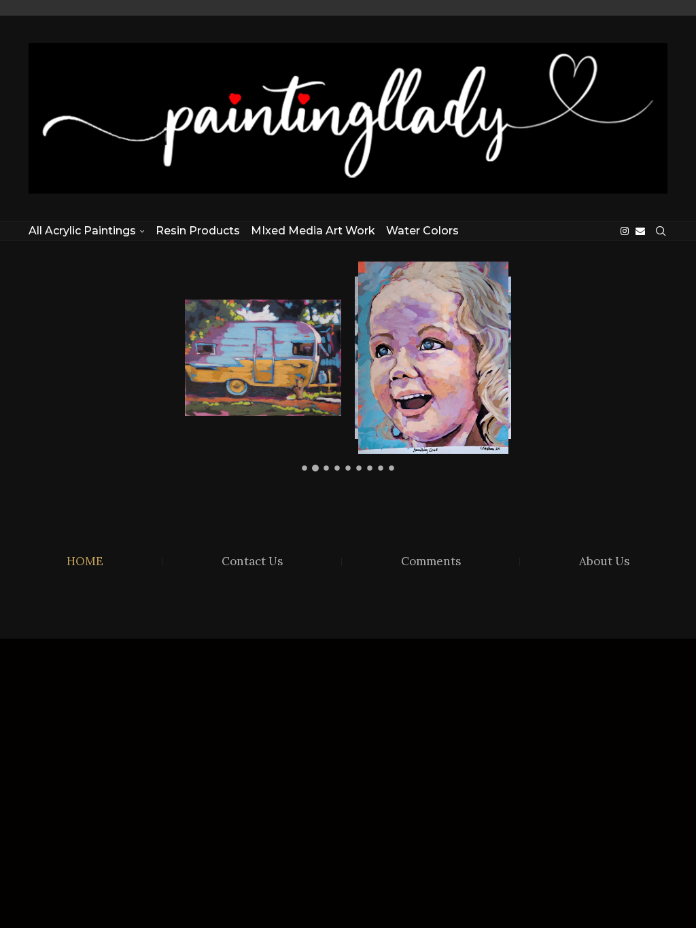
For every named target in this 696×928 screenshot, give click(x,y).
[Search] (660, 230)
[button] (206, 365)
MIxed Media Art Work (313, 230)
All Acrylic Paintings (82, 230)
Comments (431, 561)
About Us (604, 561)
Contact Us (252, 561)
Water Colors (422, 230)
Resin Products (198, 230)
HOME (85, 561)
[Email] (640, 230)
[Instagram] (625, 230)
